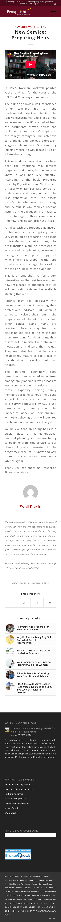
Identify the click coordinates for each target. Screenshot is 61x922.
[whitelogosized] (25, 11)
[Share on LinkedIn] (24, 602)
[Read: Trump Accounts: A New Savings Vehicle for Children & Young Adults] (7, 729)
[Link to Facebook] (41, 918)
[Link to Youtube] (50, 918)
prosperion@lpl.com (43, 1)
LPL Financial (10, 813)
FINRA (7, 892)
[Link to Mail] (54, 918)
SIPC (11, 892)
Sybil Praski (42, 583)
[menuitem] (52, 11)
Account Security (12, 808)
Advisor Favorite (26, 27)
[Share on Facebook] (11, 602)
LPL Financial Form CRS (44, 880)
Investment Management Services (20, 789)
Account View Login (29, 3)
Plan (43, 27)
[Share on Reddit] (37, 602)
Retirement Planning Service (17, 784)
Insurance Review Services (17, 803)
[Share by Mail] (50, 602)
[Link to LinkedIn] (45, 918)
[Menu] (52, 11)
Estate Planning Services (16, 798)
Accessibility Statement (24, 880)
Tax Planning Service (14, 794)
